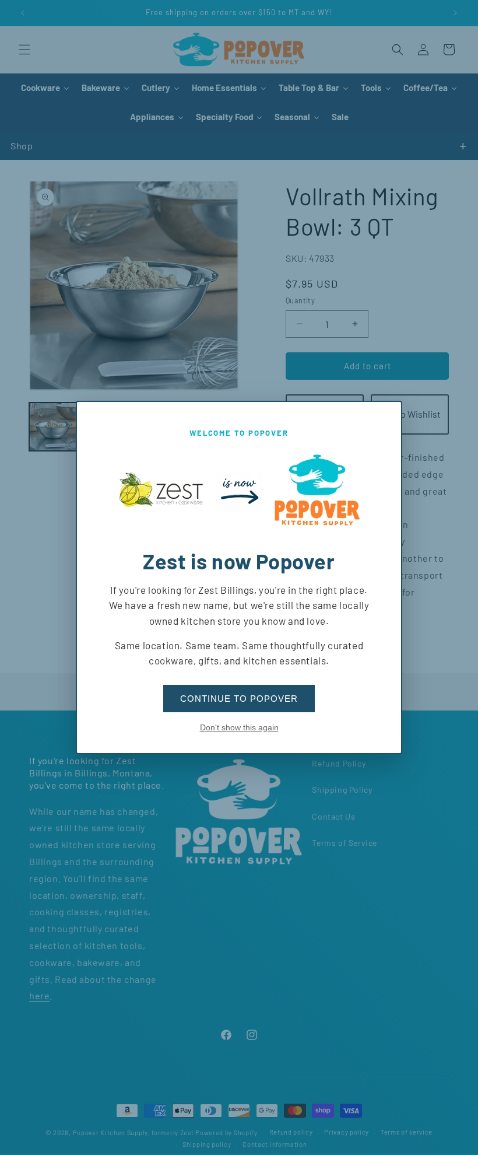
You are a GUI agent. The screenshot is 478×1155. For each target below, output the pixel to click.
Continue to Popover (239, 699)
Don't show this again (239, 727)
